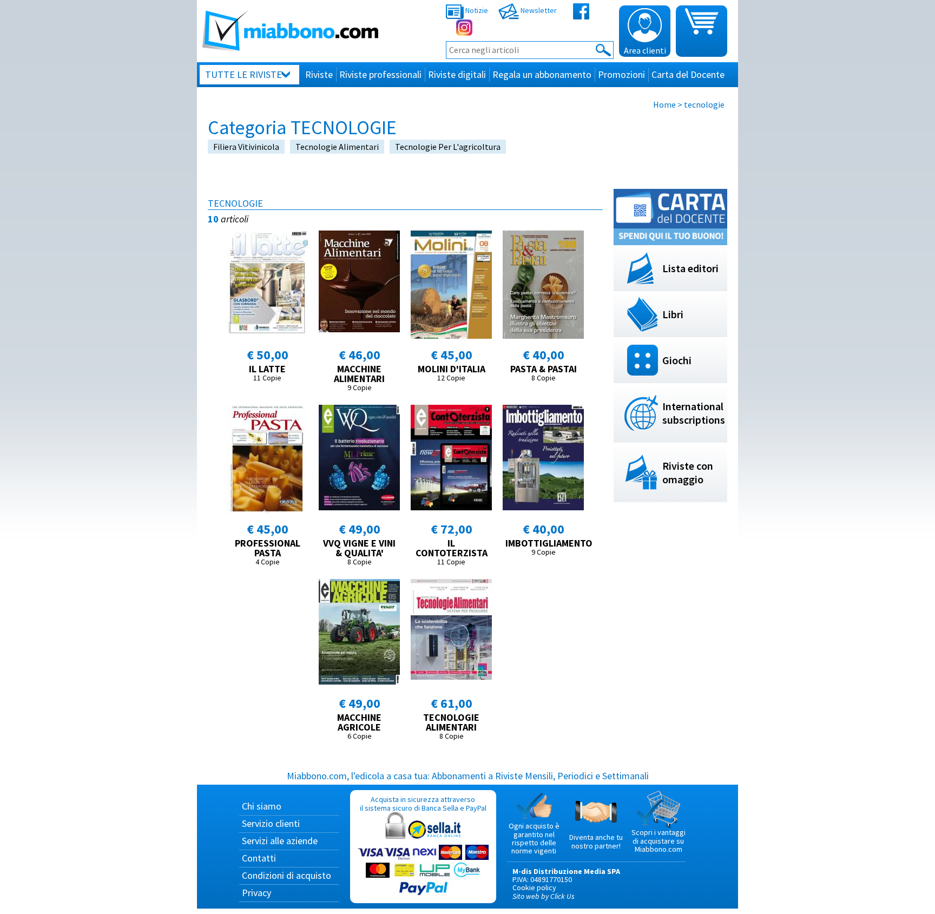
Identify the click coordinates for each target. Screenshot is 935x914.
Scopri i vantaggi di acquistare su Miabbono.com (658, 840)
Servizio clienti (271, 823)
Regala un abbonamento (541, 74)
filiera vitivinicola (246, 146)
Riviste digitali (457, 74)
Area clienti (645, 50)
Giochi (677, 360)
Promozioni (621, 74)
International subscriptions (693, 412)
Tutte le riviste (243, 74)
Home (664, 104)
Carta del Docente (688, 74)
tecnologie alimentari (337, 146)
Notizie (476, 10)
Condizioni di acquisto (286, 875)
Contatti (259, 858)
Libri (672, 314)
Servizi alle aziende (280, 840)
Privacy (256, 892)
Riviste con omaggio (687, 472)
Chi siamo (261, 806)
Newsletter (538, 10)
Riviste (319, 74)
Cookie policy (534, 887)
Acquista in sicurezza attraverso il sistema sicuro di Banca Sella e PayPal (423, 803)
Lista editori (690, 268)
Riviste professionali (380, 74)
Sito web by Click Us (543, 896)
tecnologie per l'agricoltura (448, 146)
